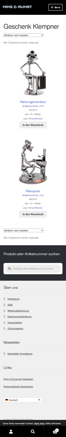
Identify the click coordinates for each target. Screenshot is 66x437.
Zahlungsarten (15, 328)
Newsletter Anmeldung (20, 353)
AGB (10, 305)
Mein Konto (11, 432)
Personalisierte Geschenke (18, 386)
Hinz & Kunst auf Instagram (18, 379)
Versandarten (15, 322)
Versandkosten (35, 118)
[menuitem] (23, 400)
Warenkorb (51, 429)
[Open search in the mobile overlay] (33, 268)
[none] (23, 400)
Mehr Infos (39, 423)
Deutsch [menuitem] (13, 400)
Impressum (13, 299)
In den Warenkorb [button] (33, 125)
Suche (33, 432)
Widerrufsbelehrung (18, 310)
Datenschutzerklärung (19, 316)
